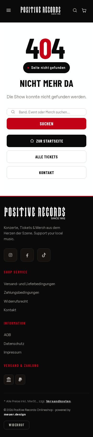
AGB (7, 335)
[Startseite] (43, 10)
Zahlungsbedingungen (21, 292)
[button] (84, 10)
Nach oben (76, 429)
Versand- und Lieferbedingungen (29, 284)
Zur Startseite (49, 140)
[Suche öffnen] (75, 10)
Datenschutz (14, 344)
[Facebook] (27, 255)
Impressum (12, 352)
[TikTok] (44, 255)
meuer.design (15, 414)
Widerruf (16, 425)
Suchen (46, 123)
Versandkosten (58, 401)
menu (8, 10)
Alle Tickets (46, 156)
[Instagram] (10, 255)
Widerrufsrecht (16, 301)
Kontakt (46, 172)
